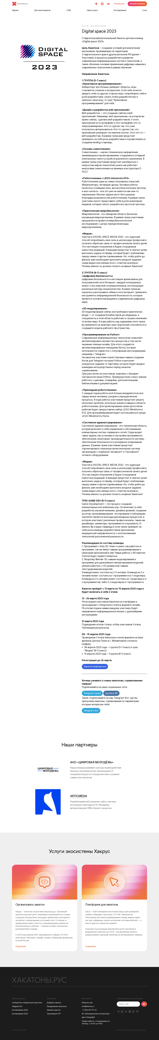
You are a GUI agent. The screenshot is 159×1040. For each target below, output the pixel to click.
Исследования (120, 10)
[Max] (122, 1011)
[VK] (125, 1011)
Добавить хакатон (54, 1003)
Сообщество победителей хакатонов (27, 1003)
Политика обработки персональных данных (131, 1030)
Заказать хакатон (54, 1010)
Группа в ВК (111, 693)
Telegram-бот (91, 710)
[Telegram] (118, 1011)
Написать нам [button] (87, 1003)
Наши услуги (92, 10)
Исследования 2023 (20, 1010)
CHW (69, 10)
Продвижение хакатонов (57, 1006)
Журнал (15, 10)
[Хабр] (137, 1011)
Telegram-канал (92, 693)
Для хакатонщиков (42, 10)
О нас (144, 10)
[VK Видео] (133, 1011)
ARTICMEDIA (78, 796)
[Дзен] (129, 1011)
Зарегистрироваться (95, 666)
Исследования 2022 (20, 1014)
